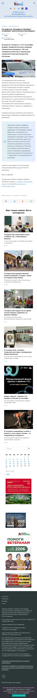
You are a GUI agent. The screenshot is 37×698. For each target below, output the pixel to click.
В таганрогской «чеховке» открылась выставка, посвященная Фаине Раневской (18, 352)
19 (13, 463)
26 (14, 466)
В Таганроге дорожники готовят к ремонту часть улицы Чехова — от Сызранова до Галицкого (17, 433)
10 (6, 461)
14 (21, 461)
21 (21, 463)
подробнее (10, 689)
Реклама (4, 601)
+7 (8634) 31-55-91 (18, 12)
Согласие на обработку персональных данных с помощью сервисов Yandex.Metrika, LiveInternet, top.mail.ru (17, 667)
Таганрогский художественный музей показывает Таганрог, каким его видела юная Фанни (17, 275)
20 (18, 463)
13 (17, 461)
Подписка (5, 599)
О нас (3, 603)
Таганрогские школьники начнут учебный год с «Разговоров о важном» (17, 237)
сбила (19, 168)
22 (25, 463)
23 (29, 463)
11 (9, 461)
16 (28, 461)
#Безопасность (9, 73)
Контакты (5, 596)
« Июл (8, 474)
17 (6, 463)
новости (16, 195)
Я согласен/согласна (19, 695)
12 (13, 461)
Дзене (4, 184)
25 (10, 466)
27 (18, 466)
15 (24, 461)
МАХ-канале (28, 181)
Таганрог (24, 195)
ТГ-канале (19, 181)
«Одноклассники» (8, 186)
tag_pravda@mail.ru (18, 14)
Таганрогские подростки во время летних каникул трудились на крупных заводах (17, 313)
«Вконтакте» (20, 184)
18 (10, 463)
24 (6, 466)
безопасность (7, 195)
